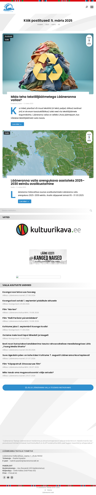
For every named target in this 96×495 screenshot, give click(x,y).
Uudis (7, 40)
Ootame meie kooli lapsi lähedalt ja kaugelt (25, 335)
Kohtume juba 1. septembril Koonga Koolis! (25, 326)
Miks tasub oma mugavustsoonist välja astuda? (28, 372)
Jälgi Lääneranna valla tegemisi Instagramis (49, 388)
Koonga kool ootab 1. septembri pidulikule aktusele (29, 300)
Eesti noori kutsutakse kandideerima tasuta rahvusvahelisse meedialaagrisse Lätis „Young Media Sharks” (46, 345)
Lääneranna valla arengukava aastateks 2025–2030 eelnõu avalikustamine (47, 182)
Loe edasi (15, 124)
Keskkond (8, 36)
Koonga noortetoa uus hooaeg (19, 292)
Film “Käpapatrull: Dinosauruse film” (21, 363)
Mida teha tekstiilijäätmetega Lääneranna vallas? (43, 98)
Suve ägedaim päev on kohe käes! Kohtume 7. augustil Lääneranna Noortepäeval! (46, 355)
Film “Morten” (9, 309)
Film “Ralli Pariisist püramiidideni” (20, 318)
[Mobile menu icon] (92, 7)
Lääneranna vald (48, 492)
